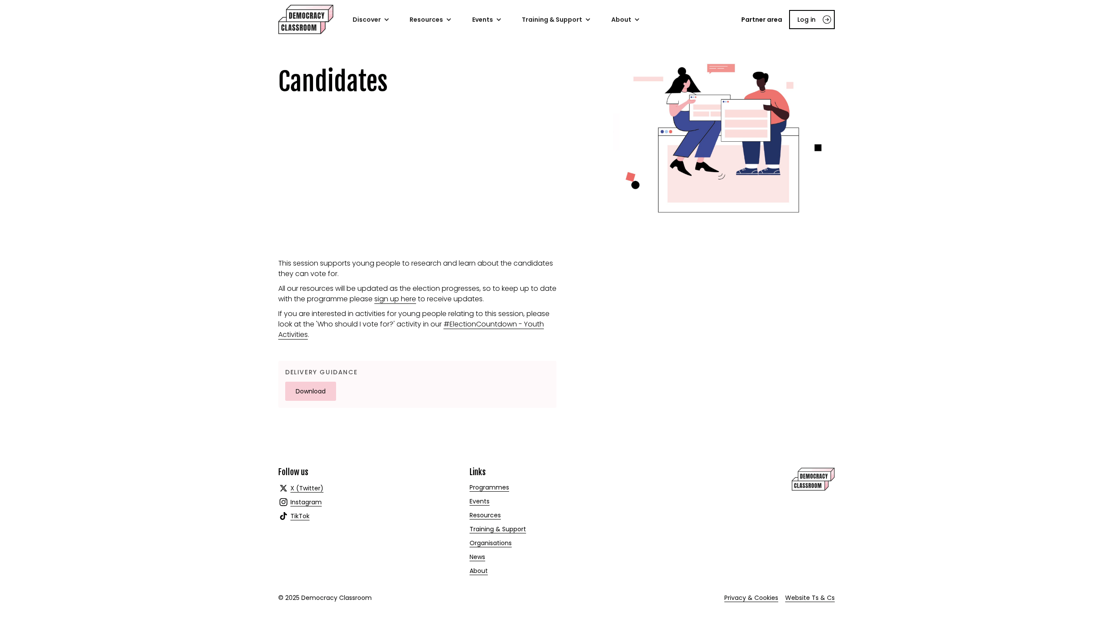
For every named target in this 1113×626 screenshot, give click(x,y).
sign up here (395, 299)
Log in (806, 19)
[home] (305, 19)
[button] (371, 19)
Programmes (489, 487)
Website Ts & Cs (810, 597)
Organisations (491, 543)
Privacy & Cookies (751, 597)
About (479, 570)
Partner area (761, 19)
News (477, 557)
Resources (485, 515)
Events (480, 501)
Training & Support (498, 529)
